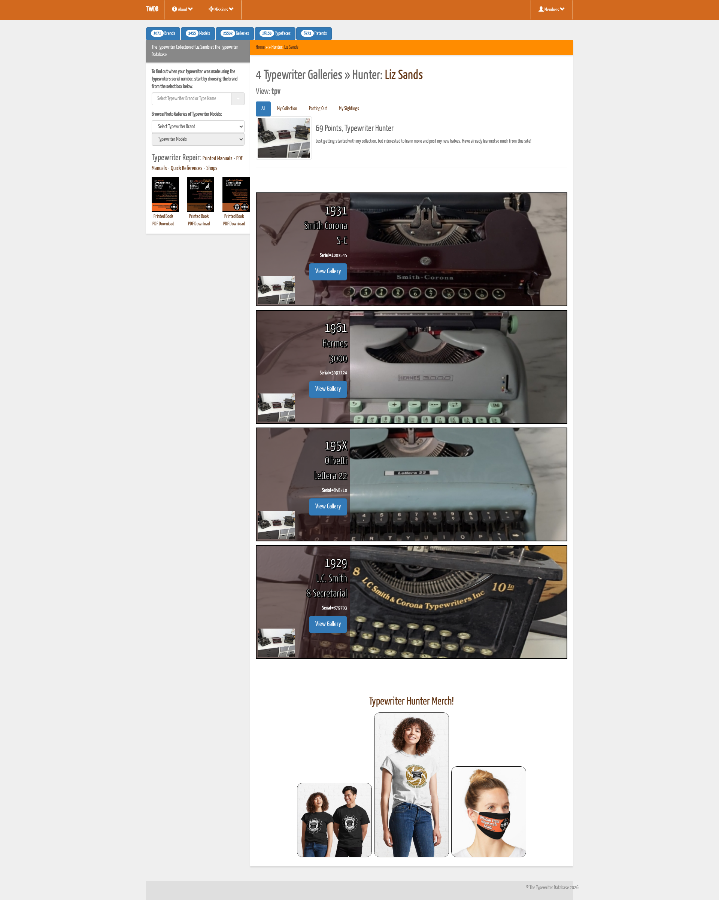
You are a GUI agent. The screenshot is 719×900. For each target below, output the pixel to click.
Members (552, 9)
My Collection (287, 108)
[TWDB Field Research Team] (488, 812)
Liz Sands (291, 47)
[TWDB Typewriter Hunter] (334, 820)
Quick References (187, 168)
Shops (212, 168)
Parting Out (318, 108)
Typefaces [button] (276, 33)
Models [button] (199, 33)
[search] (198, 126)
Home (260, 47)
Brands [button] (164, 33)
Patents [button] (315, 33)
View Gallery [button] (328, 271)
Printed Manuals (218, 158)
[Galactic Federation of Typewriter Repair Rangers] (411, 785)
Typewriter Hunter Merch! (411, 701)
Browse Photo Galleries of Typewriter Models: (187, 114)
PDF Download (163, 224)
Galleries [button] (236, 33)
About (182, 9)
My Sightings (349, 108)
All (263, 108)
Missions (221, 9)
